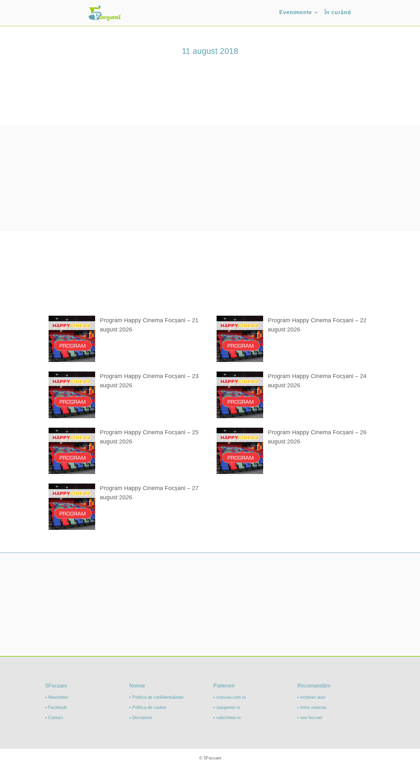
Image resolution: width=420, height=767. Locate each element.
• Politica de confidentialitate (156, 697)
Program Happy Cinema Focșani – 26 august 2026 (317, 437)
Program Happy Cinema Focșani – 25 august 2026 (149, 437)
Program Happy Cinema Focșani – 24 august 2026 (317, 381)
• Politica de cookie (147, 707)
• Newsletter (56, 697)
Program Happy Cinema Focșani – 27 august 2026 (149, 493)
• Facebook (56, 707)
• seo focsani (309, 717)
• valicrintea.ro (227, 717)
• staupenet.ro (226, 707)
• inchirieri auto (311, 697)
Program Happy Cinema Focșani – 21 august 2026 (149, 325)
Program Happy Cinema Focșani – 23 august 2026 (149, 381)
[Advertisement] (210, 177)
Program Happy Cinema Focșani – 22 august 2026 (317, 325)
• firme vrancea (311, 707)
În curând (338, 12)
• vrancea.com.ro (229, 697)
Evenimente (295, 12)
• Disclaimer (140, 717)
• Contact (54, 717)
